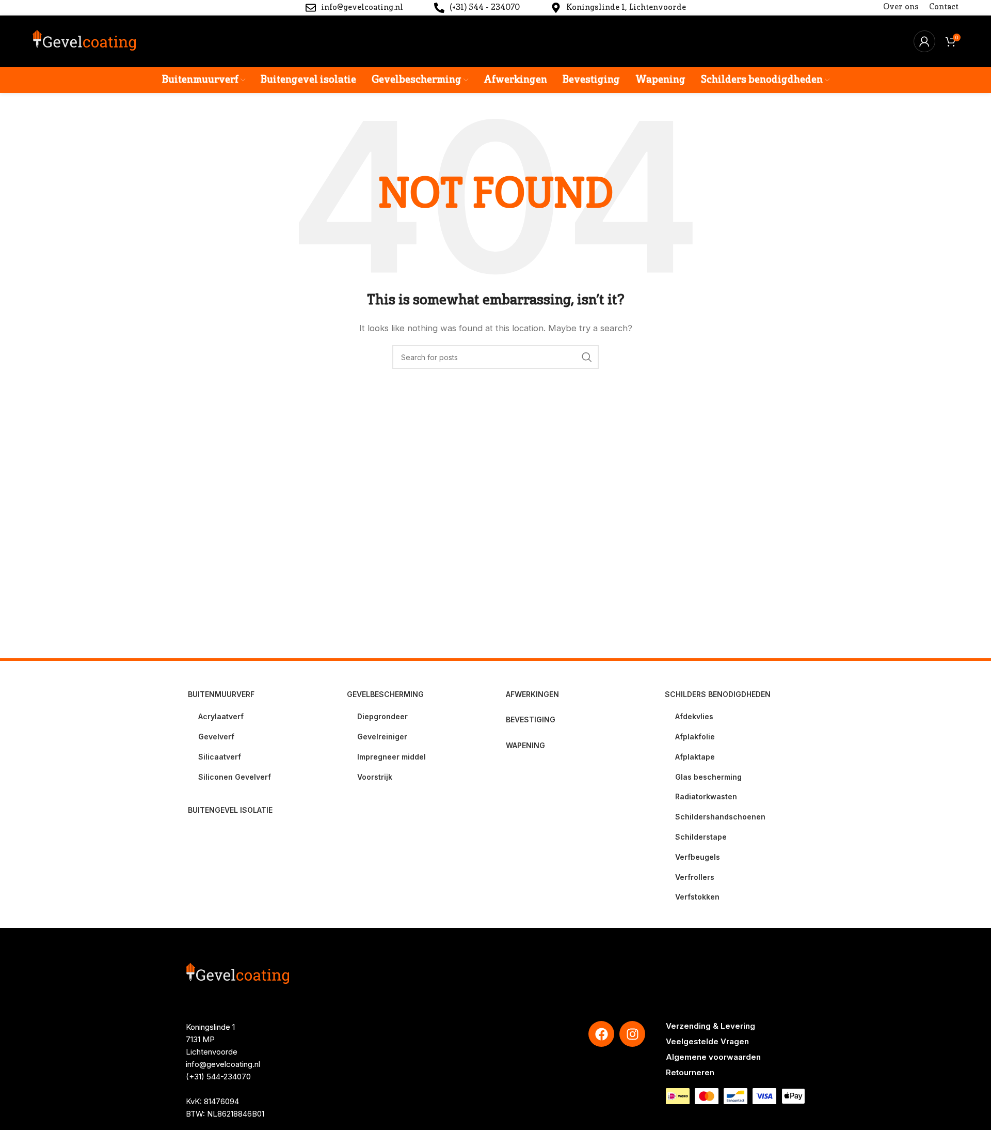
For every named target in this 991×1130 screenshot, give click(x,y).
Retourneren (690, 1072)
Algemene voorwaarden (713, 1057)
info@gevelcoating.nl (223, 1064)
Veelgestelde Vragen (707, 1041)
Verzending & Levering (710, 1026)
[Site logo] (84, 40)
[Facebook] (601, 1034)
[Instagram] (632, 1034)
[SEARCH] (587, 357)
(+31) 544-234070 (218, 1076)
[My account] (924, 41)
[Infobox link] (354, 8)
